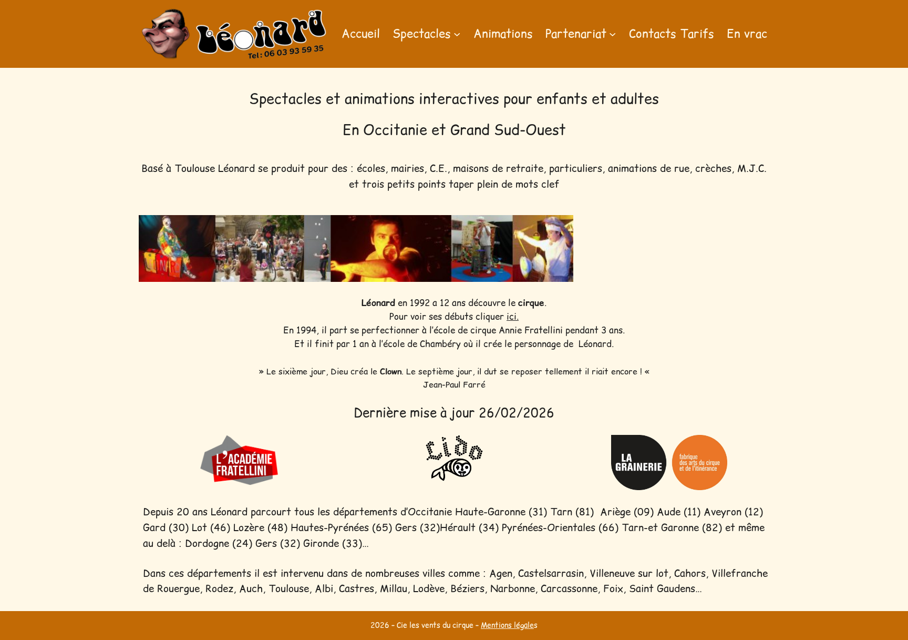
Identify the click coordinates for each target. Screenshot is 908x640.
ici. (513, 316)
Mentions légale (507, 625)
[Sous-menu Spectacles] (456, 34)
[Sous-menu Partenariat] (612, 34)
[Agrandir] (559, 229)
